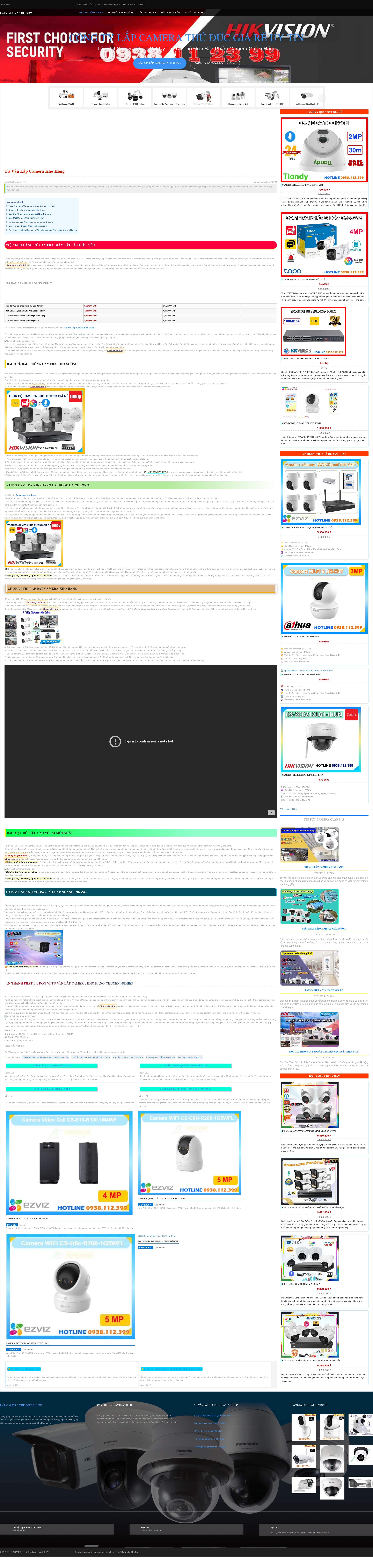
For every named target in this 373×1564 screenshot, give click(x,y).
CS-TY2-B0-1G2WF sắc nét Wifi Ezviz (301, 423)
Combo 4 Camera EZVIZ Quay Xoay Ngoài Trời (307, 527)
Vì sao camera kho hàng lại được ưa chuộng (31, 222)
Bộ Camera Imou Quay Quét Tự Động (158, 1241)
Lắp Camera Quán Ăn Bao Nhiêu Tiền (185, 1065)
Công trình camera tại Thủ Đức (208, 1431)
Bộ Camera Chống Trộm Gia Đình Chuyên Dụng (309, 1130)
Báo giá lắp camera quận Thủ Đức (210, 1423)
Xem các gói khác (289, 809)
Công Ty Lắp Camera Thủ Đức (108, 4)
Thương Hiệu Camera (91, 12)
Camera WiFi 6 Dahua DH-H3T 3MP (300, 636)
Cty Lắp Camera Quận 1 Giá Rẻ (128, 1057)
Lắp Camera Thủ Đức (83, 4)
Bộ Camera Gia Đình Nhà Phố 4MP (301, 1283)
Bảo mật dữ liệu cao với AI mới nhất (26, 218)
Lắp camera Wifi (147, 12)
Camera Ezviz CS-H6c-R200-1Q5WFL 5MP (27, 1343)
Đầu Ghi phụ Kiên (170, 12)
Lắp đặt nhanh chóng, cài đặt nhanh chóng (30, 214)
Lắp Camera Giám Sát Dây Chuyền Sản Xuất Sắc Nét (311, 1360)
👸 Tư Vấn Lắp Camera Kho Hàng (24, 1369)
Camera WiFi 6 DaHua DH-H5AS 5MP (301, 674)
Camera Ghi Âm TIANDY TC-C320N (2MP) (303, 184)
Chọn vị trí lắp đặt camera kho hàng (27, 210)
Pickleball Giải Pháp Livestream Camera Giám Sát (45, 1057)
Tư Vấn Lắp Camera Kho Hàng (324, 867)
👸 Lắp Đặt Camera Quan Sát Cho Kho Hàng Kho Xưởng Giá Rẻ (171, 1369)
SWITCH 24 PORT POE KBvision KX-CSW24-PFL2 (306, 358)
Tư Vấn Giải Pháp (194, 12)
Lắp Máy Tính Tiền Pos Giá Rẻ (160, 1057)
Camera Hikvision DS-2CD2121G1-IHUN (302, 774)
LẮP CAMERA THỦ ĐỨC (16, 13)
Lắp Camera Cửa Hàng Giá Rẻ (324, 990)
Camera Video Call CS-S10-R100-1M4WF (27, 1218)
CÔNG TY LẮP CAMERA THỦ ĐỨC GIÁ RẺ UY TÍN (186, 37)
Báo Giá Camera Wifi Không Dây (51, 1065)
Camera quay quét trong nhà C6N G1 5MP (161, 1198)
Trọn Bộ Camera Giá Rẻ (121, 12)
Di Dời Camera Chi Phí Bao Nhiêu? (51, 1088)
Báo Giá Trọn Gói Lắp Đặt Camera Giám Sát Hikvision (324, 1051)
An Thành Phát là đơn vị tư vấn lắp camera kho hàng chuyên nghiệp (43, 230)
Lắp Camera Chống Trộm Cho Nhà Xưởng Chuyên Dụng (313, 1207)
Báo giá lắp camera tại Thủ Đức (159, 63)
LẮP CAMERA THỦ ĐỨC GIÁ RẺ (21, 1405)
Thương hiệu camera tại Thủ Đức (209, 1447)
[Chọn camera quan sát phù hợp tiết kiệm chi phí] (322, 98)
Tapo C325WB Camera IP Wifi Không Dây (304, 279)
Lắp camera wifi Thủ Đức (134, 4)
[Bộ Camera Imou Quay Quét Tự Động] (156, 1236)
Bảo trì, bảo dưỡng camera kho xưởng (28, 226)
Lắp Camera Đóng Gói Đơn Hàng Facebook (185, 1088)
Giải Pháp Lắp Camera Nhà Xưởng (324, 928)
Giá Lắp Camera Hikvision (190, 1057)
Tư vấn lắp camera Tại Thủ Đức (209, 1439)
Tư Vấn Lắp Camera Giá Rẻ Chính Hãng (91, 1057)
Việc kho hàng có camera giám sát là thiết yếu (32, 206)
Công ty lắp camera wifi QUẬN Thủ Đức (212, 1415)
